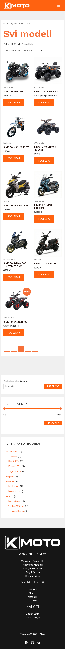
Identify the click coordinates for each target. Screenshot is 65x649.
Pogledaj (13, 102)
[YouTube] (38, 642)
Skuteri (32, 593)
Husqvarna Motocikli (32, 564)
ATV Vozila (32, 600)
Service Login (32, 617)
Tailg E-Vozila (32, 572)
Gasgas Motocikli (32, 568)
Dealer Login (32, 613)
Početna (7, 23)
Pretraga (53, 386)
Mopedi (32, 589)
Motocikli (32, 596)
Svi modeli (19, 23)
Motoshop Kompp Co (32, 561)
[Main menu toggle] (59, 6)
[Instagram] (32, 642)
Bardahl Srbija (32, 576)
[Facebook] (26, 642)
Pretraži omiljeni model (15, 381)
